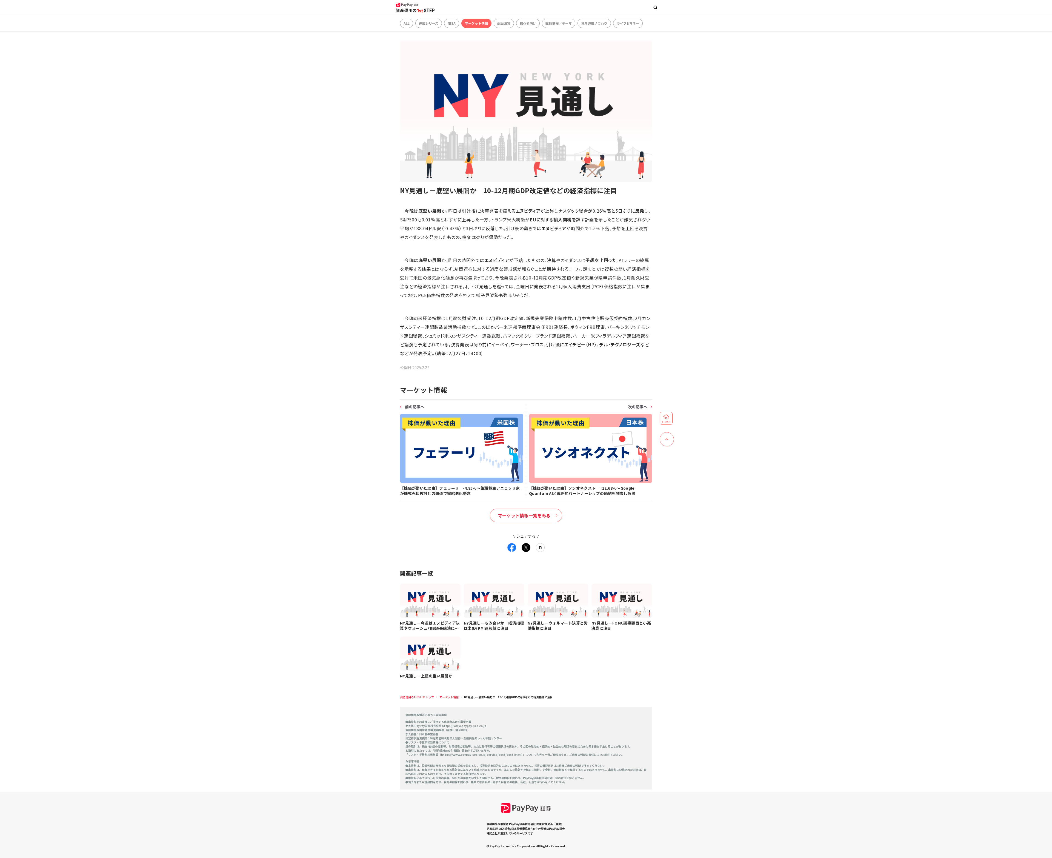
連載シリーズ (428, 23)
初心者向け (528, 23)
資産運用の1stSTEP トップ (417, 697)
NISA (452, 23)
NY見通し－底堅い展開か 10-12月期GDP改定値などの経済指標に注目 (508, 697)
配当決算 (503, 23)
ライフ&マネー (628, 23)
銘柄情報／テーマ (558, 23)
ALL (407, 23)
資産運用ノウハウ (594, 23)
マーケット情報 (476, 23)
